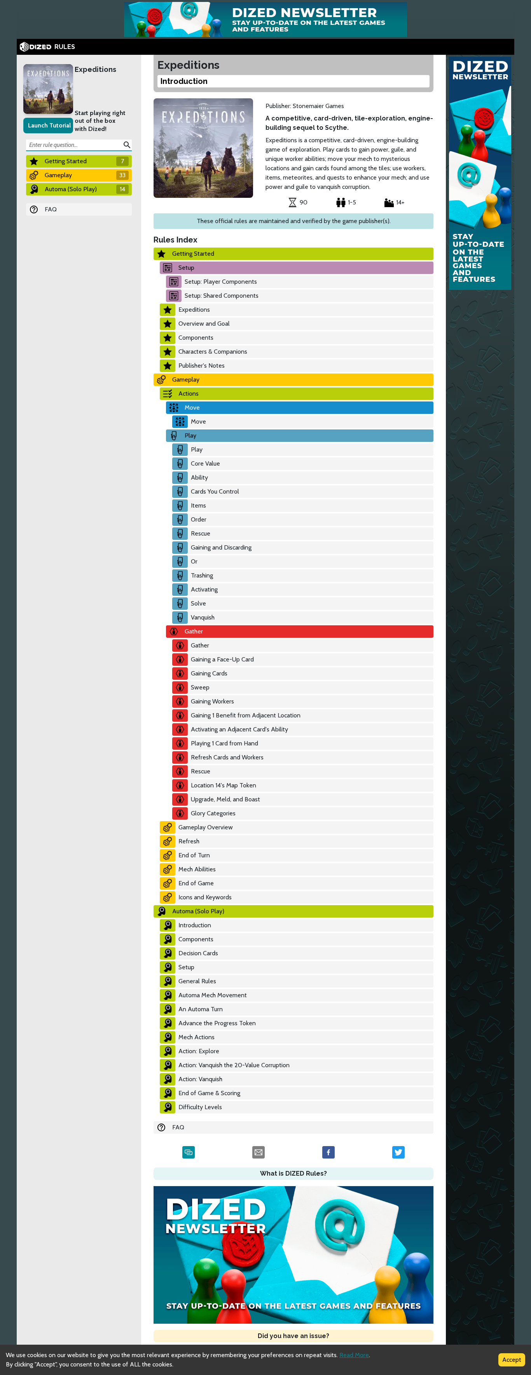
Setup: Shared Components (222, 295)
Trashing (202, 575)
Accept (511, 1359)
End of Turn (194, 855)
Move (192, 407)
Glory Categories (213, 813)
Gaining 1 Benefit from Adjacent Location (245, 715)
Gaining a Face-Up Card (222, 659)
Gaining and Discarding (221, 547)
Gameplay (185, 379)
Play (190, 435)
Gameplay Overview (205, 827)
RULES (64, 47)
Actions (188, 393)
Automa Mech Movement (212, 995)
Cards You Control (215, 491)
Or (194, 561)
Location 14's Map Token (223, 785)
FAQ (51, 209)
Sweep (200, 687)
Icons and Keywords (205, 897)
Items (198, 505)
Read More (354, 1355)
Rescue (200, 533)
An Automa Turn (200, 1009)
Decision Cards (198, 953)
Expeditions (95, 69)
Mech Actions (196, 1037)
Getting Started (193, 253)
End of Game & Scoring (209, 1093)
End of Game (196, 883)
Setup (186, 267)
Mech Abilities (197, 869)
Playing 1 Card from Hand (224, 743)
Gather (194, 631)
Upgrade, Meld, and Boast (225, 799)
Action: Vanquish (200, 1079)
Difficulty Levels (200, 1107)
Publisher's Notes (201, 365)
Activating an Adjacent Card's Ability (239, 729)
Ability (199, 477)
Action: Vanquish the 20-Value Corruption (234, 1065)
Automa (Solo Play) (198, 911)
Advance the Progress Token (217, 1023)
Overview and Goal (204, 323)
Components (195, 337)
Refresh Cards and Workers (227, 757)
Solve (198, 603)
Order (198, 519)
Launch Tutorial (49, 125)
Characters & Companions (212, 351)
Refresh (188, 841)
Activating (204, 589)
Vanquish (203, 617)
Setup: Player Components (221, 281)
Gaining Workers (212, 701)
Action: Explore (198, 1051)
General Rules (197, 981)
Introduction (194, 925)
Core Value (205, 463)
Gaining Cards (209, 673)
